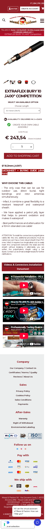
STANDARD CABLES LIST (23, 32)
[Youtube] (25, 449)
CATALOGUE (21, 30)
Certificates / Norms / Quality (23, 372)
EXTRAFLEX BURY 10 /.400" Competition (23, 34)
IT (31, 3)
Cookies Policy (23, 395)
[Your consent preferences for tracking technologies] (4, 524)
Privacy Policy (23, 391)
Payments (23, 404)
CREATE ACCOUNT (29, 9)
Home (13, 30)
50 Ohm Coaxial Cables (36, 30)
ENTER (14, 9)
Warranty (23, 418)
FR (39, 3)
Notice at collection (11, 526)
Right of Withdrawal (23, 423)
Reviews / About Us (23, 376)
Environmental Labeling (23, 427)
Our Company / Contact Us (23, 368)
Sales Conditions (23, 400)
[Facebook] (17, 449)
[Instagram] (21, 449)
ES (43, 3)
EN (35, 3)
